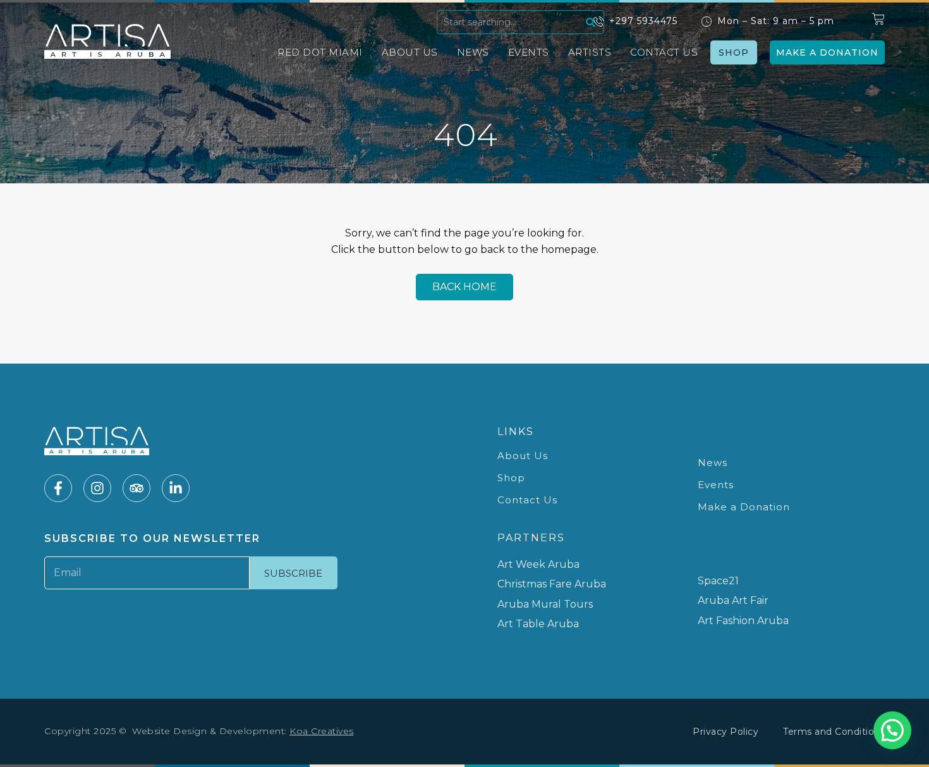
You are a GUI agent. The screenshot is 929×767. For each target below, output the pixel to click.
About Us (410, 52)
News (473, 52)
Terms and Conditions (834, 731)
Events (528, 52)
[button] (892, 730)
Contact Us (664, 52)
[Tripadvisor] (136, 488)
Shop (511, 478)
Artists (590, 52)
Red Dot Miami (320, 52)
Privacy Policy (725, 731)
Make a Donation (744, 507)
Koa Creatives (321, 731)
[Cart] (878, 19)
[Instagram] (97, 488)
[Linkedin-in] (176, 488)
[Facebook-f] (58, 488)
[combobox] (510, 22)
